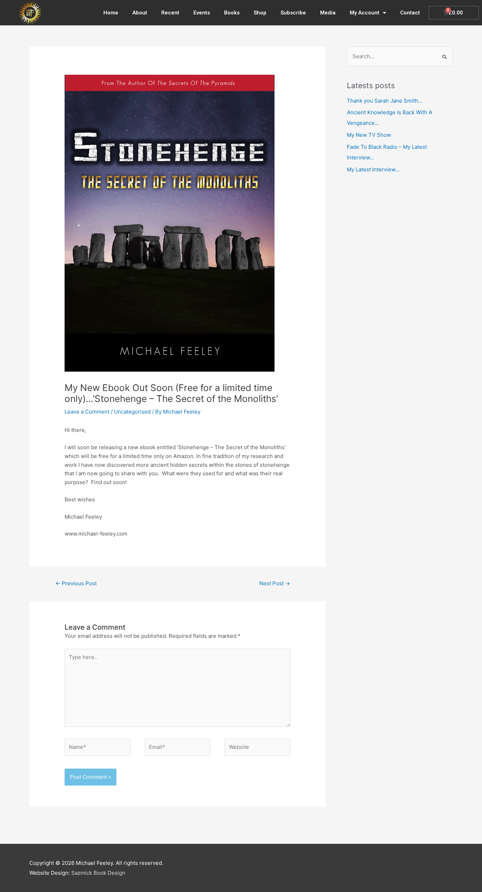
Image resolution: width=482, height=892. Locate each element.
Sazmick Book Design (98, 872)
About (139, 13)
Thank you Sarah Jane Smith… (384, 100)
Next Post (274, 583)
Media (328, 13)
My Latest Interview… (373, 169)
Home (110, 13)
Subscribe (293, 13)
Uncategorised (132, 411)
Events (201, 13)
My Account (364, 13)
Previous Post (76, 583)
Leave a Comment (87, 411)
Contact (410, 13)
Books (232, 13)
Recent (170, 13)
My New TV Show (369, 135)
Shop (260, 13)
